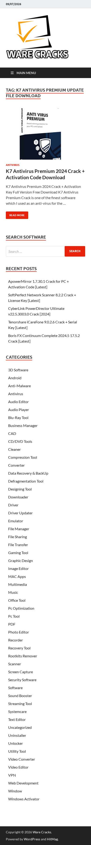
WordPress (32, 839)
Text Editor (17, 719)
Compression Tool (22, 457)
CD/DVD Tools (20, 441)
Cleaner (14, 449)
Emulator (15, 521)
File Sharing (17, 536)
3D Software (18, 370)
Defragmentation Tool (25, 481)
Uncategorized (20, 727)
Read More (15, 214)
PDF (11, 624)
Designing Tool (20, 489)
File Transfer (18, 544)
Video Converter (21, 759)
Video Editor (18, 767)
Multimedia (17, 584)
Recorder (15, 640)
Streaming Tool (20, 703)
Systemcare (17, 711)
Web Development (23, 783)
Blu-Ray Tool (18, 417)
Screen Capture (20, 672)
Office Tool (16, 600)
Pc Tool (14, 616)
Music (13, 592)
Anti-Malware (19, 385)
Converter (16, 465)
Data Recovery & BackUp (28, 473)
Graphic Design (20, 560)
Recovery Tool (19, 648)
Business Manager (23, 425)
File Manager (18, 528)
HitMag (52, 839)
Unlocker (15, 743)
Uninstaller (17, 735)
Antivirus (12, 165)
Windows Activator (23, 799)
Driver (13, 505)
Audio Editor (18, 401)
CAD (12, 433)
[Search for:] (45, 251)
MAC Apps (17, 576)
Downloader (18, 497)
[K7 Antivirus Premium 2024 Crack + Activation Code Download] (45, 135)
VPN (12, 775)
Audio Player (18, 409)
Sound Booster (20, 695)
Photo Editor (18, 632)
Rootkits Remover (22, 656)
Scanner (14, 664)
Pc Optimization (21, 608)
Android (14, 378)
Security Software (22, 679)
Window (15, 791)
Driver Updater (20, 513)
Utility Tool (17, 751)
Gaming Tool (18, 552)
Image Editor (18, 568)
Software (15, 687)
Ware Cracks (42, 832)
